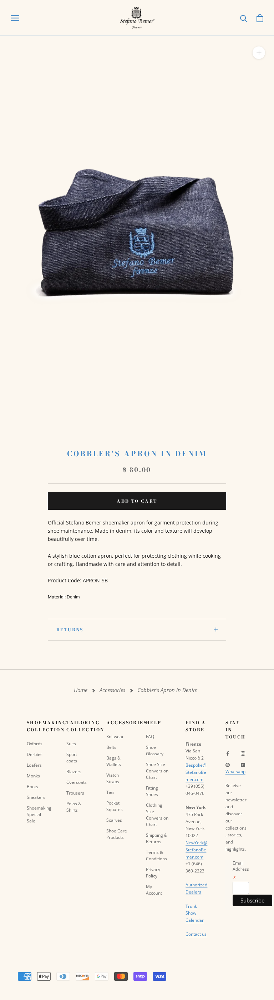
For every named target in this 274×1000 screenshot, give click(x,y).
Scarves (114, 820)
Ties (110, 792)
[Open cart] (260, 18)
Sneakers (36, 797)
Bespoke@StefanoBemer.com (196, 772)
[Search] (244, 18)
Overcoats (76, 782)
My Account (154, 890)
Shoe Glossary (154, 750)
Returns (69, 629)
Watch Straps (112, 778)
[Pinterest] (227, 764)
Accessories (112, 690)
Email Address (241, 870)
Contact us (196, 934)
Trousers (75, 793)
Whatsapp (235, 771)
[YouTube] (243, 764)
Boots (32, 786)
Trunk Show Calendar (195, 913)
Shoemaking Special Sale (38, 814)
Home (80, 690)
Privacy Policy (153, 872)
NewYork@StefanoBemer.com (196, 850)
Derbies (34, 754)
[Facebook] (227, 753)
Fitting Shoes (152, 791)
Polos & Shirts (73, 807)
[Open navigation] (15, 18)
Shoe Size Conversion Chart (157, 770)
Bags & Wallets (113, 761)
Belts (111, 747)
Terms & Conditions (156, 855)
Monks (33, 776)
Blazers (73, 771)
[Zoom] (259, 52)
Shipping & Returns (156, 838)
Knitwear (115, 736)
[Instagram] (243, 753)
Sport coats (71, 757)
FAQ (150, 736)
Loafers (34, 765)
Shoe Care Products (116, 834)
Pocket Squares (114, 806)
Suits (71, 744)
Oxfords (34, 744)
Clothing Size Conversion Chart (157, 814)
